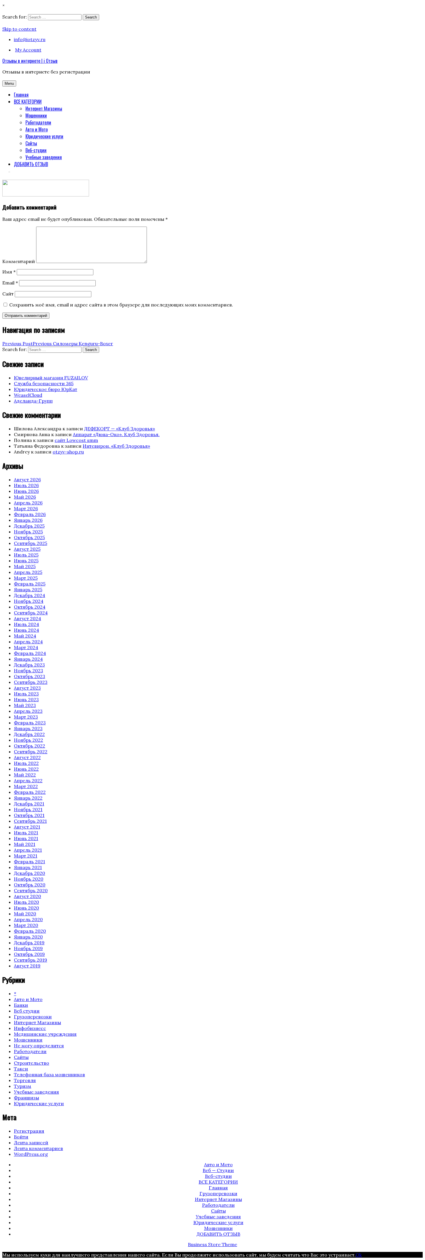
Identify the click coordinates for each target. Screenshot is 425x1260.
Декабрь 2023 (29, 665)
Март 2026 (26, 508)
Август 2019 (27, 966)
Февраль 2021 (29, 861)
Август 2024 (27, 618)
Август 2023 (27, 688)
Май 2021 (24, 844)
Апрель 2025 (28, 572)
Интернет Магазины (43, 108)
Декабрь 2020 (29, 873)
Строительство (31, 1063)
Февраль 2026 (30, 514)
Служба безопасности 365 (43, 383)
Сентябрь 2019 (30, 960)
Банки (21, 1005)
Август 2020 (27, 896)
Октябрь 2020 (29, 885)
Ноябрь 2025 (28, 532)
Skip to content (19, 29)
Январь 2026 (28, 520)
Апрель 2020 (28, 919)
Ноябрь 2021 (28, 809)
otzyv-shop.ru (68, 452)
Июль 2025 (26, 555)
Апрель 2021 (28, 850)
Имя (9, 272)
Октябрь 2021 (29, 815)
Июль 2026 (26, 485)
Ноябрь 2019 (28, 948)
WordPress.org (31, 1154)
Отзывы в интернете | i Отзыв (30, 60)
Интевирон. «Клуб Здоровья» (116, 446)
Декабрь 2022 (29, 734)
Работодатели (38, 122)
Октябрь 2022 (29, 746)
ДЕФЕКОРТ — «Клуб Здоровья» (119, 428)
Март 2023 (26, 717)
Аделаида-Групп (33, 401)
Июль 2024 (26, 624)
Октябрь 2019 (29, 954)
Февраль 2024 (30, 653)
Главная (21, 94)
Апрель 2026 (28, 503)
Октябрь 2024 (29, 607)
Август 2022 (27, 757)
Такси (21, 1069)
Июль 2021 (26, 832)
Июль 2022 (26, 763)
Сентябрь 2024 (31, 613)
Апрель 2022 (28, 780)
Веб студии (27, 1011)
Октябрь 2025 (29, 537)
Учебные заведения (43, 157)
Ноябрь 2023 (28, 670)
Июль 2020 (26, 902)
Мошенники (36, 115)
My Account (28, 50)
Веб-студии (36, 150)
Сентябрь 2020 (31, 890)
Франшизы (26, 1098)
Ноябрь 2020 (28, 879)
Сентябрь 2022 (30, 751)
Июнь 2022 (26, 769)
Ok (359, 1255)
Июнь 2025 (26, 560)
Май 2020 (25, 913)
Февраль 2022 (30, 792)
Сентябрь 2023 (30, 682)
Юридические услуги (44, 136)
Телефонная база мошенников (49, 1074)
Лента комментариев (38, 1148)
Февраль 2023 (30, 722)
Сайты (31, 143)
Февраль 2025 (29, 584)
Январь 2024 (28, 659)
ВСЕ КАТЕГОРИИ (28, 101)
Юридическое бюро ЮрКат (45, 389)
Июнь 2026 (26, 491)
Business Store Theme (212, 1244)
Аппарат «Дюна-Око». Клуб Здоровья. (116, 434)
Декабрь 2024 (29, 595)
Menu (9, 83)
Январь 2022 (28, 798)
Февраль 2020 (30, 931)
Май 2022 (25, 775)
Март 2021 (25, 856)
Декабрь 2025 (29, 526)
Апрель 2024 (28, 641)
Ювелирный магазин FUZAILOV (51, 378)
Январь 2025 (28, 589)
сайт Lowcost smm (76, 440)
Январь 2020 (28, 937)
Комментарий (18, 261)
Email (10, 283)
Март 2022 (26, 786)
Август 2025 (27, 549)
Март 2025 (26, 578)
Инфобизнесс (30, 1028)
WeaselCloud (28, 395)
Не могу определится (39, 1045)
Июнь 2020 (26, 908)
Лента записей (31, 1142)
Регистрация (29, 1131)
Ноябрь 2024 (28, 601)
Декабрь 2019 (29, 942)
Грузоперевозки (33, 1017)
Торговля (25, 1080)
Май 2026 (25, 497)
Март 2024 (26, 647)
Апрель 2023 (28, 711)
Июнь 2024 (26, 630)
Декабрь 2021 (29, 804)
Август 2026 (27, 479)
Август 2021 (27, 827)
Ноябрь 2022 (28, 740)
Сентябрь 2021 (30, 821)
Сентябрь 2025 (30, 543)
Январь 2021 (28, 867)
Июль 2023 (26, 694)
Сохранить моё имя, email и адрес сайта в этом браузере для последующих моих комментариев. (121, 305)
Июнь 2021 (26, 838)
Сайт (8, 294)
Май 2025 (25, 566)
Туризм (22, 1086)
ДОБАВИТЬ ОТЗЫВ (31, 164)
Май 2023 (25, 705)
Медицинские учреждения (45, 1034)
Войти (21, 1137)
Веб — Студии (218, 1170)
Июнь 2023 (26, 699)
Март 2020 (26, 925)
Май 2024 (25, 636)
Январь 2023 (28, 728)
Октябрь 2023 (29, 676)
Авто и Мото (36, 129)
